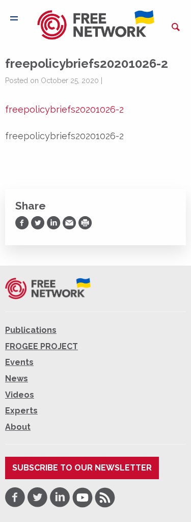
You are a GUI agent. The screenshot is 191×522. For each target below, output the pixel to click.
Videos (19, 395)
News (16, 378)
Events (19, 362)
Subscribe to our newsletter (82, 468)
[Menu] (14, 18)
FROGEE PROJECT (41, 346)
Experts (21, 410)
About (18, 427)
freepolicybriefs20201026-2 (64, 109)
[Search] (176, 27)
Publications (31, 330)
